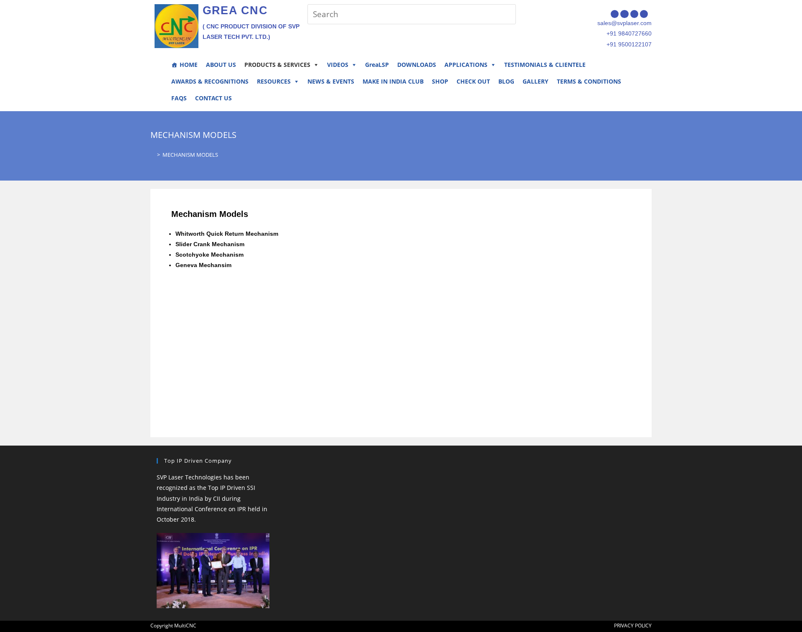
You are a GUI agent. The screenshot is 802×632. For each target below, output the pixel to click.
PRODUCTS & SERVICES (277, 65)
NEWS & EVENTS (330, 81)
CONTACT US (213, 98)
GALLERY (535, 81)
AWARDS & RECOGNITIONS (210, 81)
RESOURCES (274, 81)
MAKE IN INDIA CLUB (393, 81)
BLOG (506, 81)
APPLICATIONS (465, 65)
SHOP (440, 81)
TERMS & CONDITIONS (589, 81)
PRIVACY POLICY (633, 625)
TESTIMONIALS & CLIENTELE (545, 65)
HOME (189, 65)
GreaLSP (377, 65)
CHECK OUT (473, 81)
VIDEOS (337, 65)
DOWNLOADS (416, 65)
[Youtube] (644, 14)
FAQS (179, 98)
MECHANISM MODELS (190, 154)
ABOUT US (221, 65)
